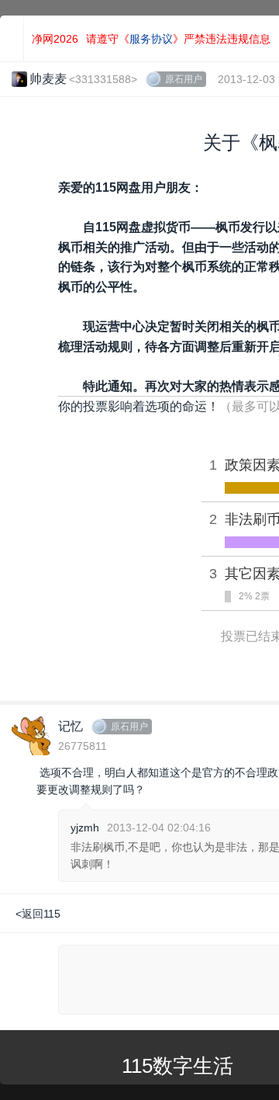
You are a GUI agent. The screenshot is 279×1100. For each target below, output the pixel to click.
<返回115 (38, 913)
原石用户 (183, 79)
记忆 (70, 726)
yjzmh (85, 827)
